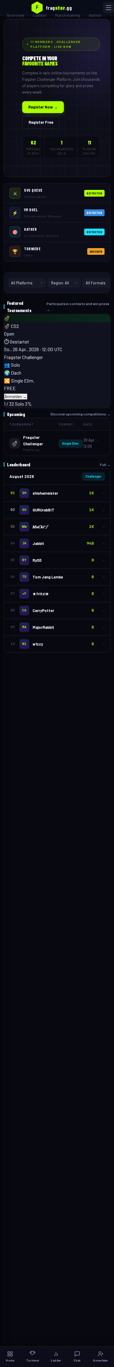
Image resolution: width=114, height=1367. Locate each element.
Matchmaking (67, 15)
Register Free (41, 122)
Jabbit (38, 543)
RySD (37, 560)
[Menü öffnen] (108, 7)
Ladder (40, 15)
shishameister (45, 493)
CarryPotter (43, 610)
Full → (105, 464)
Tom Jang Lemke (48, 577)
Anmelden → (16, 396)
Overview (15, 15)
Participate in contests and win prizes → (78, 306)
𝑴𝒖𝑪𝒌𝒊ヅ (40, 526)
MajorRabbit (43, 627)
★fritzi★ (41, 593)
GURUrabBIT (43, 509)
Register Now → (43, 107)
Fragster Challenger (23, 357)
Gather (95, 15)
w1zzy (38, 644)
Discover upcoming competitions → (80, 414)
